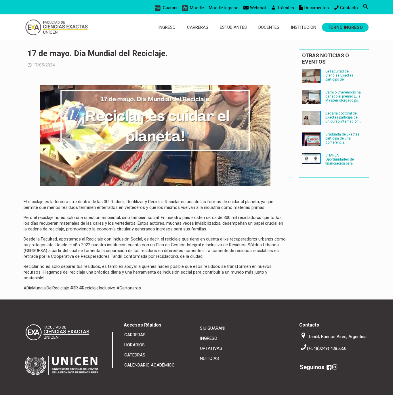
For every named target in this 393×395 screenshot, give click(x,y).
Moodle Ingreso (224, 7)
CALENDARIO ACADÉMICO (149, 365)
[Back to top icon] (369, 386)
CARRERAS (135, 334)
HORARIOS (134, 345)
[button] (366, 7)
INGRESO (208, 338)
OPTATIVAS (211, 348)
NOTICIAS (209, 358)
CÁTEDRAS (134, 355)
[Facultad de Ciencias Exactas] (56, 27)
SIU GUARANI (212, 328)
